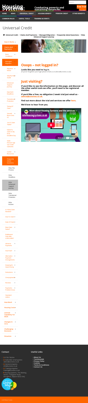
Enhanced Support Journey (10, 85)
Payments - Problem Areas (10, 289)
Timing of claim (10, 107)
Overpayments (10, 277)
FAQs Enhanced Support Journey (12, 185)
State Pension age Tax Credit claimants (11, 143)
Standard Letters (8, 296)
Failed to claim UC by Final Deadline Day (11, 132)
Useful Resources (10, 153)
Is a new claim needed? (10, 210)
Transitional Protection (11, 100)
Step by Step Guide (11, 77)
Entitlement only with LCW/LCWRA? (9, 236)
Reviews (8, 283)
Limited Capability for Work (9, 315)
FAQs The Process (12, 169)
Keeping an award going (9, 266)
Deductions (9, 272)
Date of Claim (9, 222)
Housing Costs (9, 307)
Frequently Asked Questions (10, 161)
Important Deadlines (10, 93)
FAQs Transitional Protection (12, 195)
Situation (7, 336)
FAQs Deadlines (12, 176)
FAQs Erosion (11, 203)
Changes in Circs (8, 323)
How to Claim (9, 217)
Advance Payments (8, 244)
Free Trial (81, 6)
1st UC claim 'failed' (11, 123)
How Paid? (8, 251)
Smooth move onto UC (10, 115)
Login (82, 10)
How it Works (9, 42)
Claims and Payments (8, 48)
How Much (8, 302)
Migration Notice (10, 69)
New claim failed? (8, 228)
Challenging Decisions (8, 330)
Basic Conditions (8, 55)
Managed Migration (8, 62)
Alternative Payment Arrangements (10, 258)
